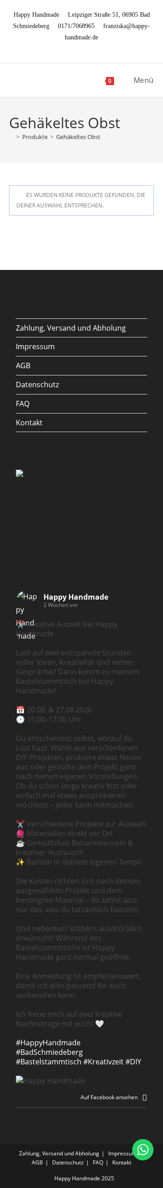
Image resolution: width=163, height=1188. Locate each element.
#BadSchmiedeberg (49, 1052)
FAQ (22, 404)
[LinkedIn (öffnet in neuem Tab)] (92, 47)
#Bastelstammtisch (49, 1062)
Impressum (35, 346)
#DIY (133, 1062)
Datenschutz (37, 385)
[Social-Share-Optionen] (144, 1097)
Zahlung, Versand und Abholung (71, 328)
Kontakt (29, 423)
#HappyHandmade (48, 1043)
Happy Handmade (75, 597)
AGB (23, 365)
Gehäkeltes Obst (78, 137)
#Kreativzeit (103, 1062)
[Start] (11, 137)
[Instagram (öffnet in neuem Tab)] (83, 47)
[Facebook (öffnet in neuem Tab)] (72, 47)
